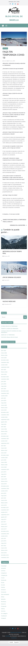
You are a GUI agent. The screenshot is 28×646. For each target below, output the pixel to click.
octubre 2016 (4, 536)
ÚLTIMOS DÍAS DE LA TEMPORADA (9, 326)
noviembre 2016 (5, 533)
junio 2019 (3, 472)
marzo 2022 (4, 429)
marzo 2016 (4, 548)
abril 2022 (3, 426)
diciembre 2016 (5, 531)
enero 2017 (4, 529)
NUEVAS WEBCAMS (9, 301)
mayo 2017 (3, 519)
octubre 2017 (4, 512)
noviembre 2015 (5, 557)
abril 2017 (3, 521)
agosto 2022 (4, 422)
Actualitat (3, 568)
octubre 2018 (4, 491)
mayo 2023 (3, 403)
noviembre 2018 (5, 488)
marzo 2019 (4, 479)
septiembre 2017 (5, 514)
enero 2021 (4, 452)
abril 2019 (3, 476)
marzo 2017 (4, 524)
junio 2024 (3, 384)
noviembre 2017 (5, 510)
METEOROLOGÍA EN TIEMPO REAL (12, 252)
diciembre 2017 (5, 507)
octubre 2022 (4, 417)
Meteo (2, 596)
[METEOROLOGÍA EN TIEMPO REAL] (14, 236)
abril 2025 (3, 369)
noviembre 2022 (5, 414)
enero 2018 (4, 505)
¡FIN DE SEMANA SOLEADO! (12, 277)
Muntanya (3, 601)
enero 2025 (4, 374)
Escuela (3, 585)
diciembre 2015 (5, 555)
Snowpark (3, 618)
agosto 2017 (4, 517)
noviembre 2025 (5, 362)
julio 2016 (3, 538)
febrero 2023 (4, 407)
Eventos (3, 587)
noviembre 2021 (5, 438)
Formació (3, 589)
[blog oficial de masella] (3, 25)
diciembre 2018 (5, 486)
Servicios (3, 611)
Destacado (3, 580)
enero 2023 (4, 410)
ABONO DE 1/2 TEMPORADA (8, 335)
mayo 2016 (3, 543)
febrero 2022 (4, 431)
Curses (2, 577)
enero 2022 (4, 433)
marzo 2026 (4, 353)
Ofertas (3, 608)
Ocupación (3, 606)
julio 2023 (3, 398)
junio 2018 (3, 493)
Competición (4, 575)
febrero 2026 (4, 355)
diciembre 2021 (5, 436)
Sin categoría (4, 613)
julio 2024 (3, 381)
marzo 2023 (4, 405)
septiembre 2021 (5, 443)
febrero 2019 (4, 481)
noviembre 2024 (5, 379)
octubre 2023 (4, 395)
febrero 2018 (4, 502)
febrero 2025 (4, 372)
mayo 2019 (3, 474)
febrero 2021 (4, 450)
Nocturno (3, 604)
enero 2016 (4, 552)
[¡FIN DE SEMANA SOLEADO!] (14, 262)
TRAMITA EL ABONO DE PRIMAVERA (9, 328)
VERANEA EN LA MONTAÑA (17, 225)
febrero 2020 (4, 464)
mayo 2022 (3, 424)
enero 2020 (4, 467)
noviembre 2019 (5, 469)
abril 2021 (3, 445)
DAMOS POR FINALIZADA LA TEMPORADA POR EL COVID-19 (14, 220)
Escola (2, 582)
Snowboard (4, 616)
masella (5, 60)
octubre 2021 (4, 441)
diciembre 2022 (5, 412)
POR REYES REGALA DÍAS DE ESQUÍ (9, 337)
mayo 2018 (3, 495)
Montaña (3, 599)
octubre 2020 (4, 457)
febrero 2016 (4, 550)
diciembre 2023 (5, 391)
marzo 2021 (4, 448)
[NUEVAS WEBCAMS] (14, 286)
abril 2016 (3, 545)
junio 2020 (3, 460)
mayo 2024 (3, 386)
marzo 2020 (4, 462)
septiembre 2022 (5, 419)
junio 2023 (3, 400)
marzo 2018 (4, 500)
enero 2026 (4, 357)
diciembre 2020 (5, 455)
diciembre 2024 (5, 376)
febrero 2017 (4, 526)
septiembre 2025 (5, 367)
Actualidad (5, 48)
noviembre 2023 (5, 393)
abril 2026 (3, 350)
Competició (4, 573)
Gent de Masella (5, 594)
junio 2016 (3, 540)
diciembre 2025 (5, 360)
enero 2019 (4, 483)
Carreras (3, 570)
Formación (3, 592)
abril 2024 (3, 388)
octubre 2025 (4, 364)
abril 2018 (3, 498)
